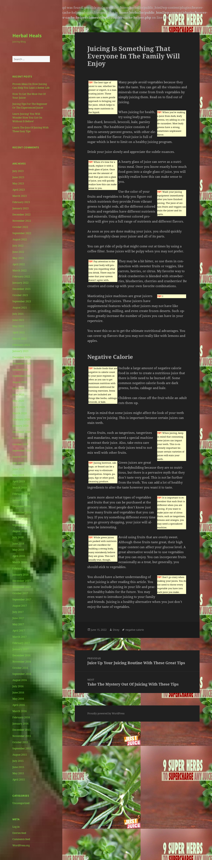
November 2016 (21, 661)
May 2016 (18, 698)
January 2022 (20, 282)
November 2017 (21, 587)
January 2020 (20, 425)
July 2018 (18, 537)
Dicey (116, 629)
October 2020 (20, 369)
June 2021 (18, 320)
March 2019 (19, 487)
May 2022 (18, 258)
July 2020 (18, 388)
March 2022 (19, 270)
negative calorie (134, 629)
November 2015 (21, 736)
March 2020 (19, 413)
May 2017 (18, 624)
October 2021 (20, 295)
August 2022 (19, 239)
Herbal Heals (27, 35)
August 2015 (19, 754)
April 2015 (18, 779)
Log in (16, 827)
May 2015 (18, 773)
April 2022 (18, 264)
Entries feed (19, 833)
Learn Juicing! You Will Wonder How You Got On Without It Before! (27, 117)
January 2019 (20, 500)
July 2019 (18, 463)
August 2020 (19, 382)
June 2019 (18, 469)
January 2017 (20, 649)
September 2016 (21, 674)
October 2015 (20, 742)
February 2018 (21, 568)
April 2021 (18, 332)
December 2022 (21, 214)
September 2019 (21, 450)
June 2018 (18, 543)
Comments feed (21, 839)
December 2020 (21, 357)
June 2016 (18, 692)
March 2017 (19, 637)
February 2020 (21, 419)
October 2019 (20, 444)
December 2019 (21, 432)
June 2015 (18, 767)
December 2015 (21, 730)
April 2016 (18, 705)
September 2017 (21, 599)
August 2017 (19, 605)
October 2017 (20, 593)
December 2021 (21, 289)
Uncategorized (20, 803)
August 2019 (19, 456)
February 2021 (21, 345)
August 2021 (19, 307)
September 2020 (21, 376)
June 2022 (18, 252)
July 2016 (18, 686)
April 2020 (18, 407)
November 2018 (21, 512)
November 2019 (21, 438)
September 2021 (21, 301)
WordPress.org (21, 845)
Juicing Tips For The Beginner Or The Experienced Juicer (29, 105)
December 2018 (21, 506)
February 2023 (21, 202)
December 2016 (21, 655)
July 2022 (18, 245)
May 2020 (18, 401)
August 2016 (19, 680)
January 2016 (20, 723)
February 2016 (21, 717)
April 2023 (18, 189)
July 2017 (18, 612)
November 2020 (21, 363)
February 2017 (21, 643)
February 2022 (21, 276)
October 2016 (20, 668)
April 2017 (18, 630)
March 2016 (19, 711)
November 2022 (21, 221)
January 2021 (20, 351)
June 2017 (18, 618)
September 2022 (21, 233)
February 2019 (21, 494)
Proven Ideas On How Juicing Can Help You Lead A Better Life (30, 86)
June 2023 (18, 177)
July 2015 (18, 761)
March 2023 (19, 196)
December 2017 (21, 581)
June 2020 (18, 394)
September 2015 (21, 748)
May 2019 (18, 475)
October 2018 (20, 518)
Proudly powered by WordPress (105, 713)
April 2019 (18, 481)
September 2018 (21, 525)
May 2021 (18, 326)
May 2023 (18, 183)
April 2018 (18, 556)
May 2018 (18, 550)
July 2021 (18, 314)
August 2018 (19, 531)
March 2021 (19, 338)
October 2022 (20, 227)
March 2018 (19, 562)
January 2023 (20, 208)
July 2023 (18, 171)
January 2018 (20, 574)
